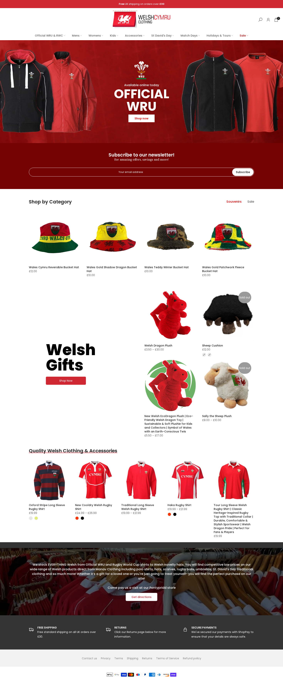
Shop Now (65, 381)
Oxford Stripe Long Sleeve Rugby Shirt (47, 507)
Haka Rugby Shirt (179, 505)
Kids (113, 35)
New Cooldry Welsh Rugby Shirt (93, 507)
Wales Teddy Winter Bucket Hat (166, 267)
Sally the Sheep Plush (217, 416)
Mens (76, 35)
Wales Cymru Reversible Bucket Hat (54, 267)
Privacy (106, 658)
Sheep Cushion (212, 345)
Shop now (141, 118)
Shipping (132, 658)
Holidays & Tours (219, 35)
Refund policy (192, 658)
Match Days (189, 35)
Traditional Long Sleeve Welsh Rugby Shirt (137, 507)
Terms (118, 658)
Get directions (141, 597)
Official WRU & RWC (49, 35)
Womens (95, 35)
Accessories (133, 35)
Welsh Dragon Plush (158, 345)
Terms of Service (167, 658)
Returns (147, 658)
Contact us (89, 658)
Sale (243, 35)
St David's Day (161, 35)
